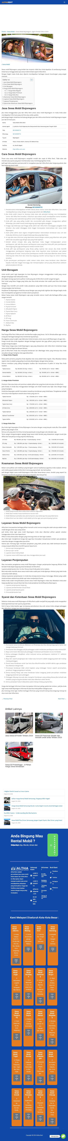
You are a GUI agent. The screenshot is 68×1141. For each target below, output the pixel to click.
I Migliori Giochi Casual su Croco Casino (16, 791)
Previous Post (7, 699)
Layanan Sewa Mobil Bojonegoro (14, 99)
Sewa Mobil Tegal (15, 1054)
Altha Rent (46, 212)
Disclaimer (44, 891)
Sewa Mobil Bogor (51, 972)
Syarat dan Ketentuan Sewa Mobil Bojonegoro (18, 103)
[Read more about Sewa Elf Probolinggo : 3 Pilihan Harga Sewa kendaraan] (19, 752)
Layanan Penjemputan (11, 101)
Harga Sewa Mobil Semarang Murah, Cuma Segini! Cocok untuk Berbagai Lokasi (37, 806)
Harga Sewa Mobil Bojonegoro (13, 88)
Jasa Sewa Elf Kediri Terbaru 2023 (19, 736)
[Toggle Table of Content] (31, 79)
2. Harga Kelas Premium (14, 93)
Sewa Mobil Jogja (15, 972)
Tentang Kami (44, 886)
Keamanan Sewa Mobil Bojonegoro (15, 97)
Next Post (62, 699)
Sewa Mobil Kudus (51, 1054)
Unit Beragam (8, 86)
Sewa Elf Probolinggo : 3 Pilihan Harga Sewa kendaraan (18, 766)
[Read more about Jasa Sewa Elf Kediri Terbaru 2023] (19, 723)
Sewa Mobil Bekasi (40, 1013)
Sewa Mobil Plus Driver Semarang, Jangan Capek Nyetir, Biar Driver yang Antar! (37, 820)
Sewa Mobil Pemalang (28, 1094)
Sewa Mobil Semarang (40, 973)
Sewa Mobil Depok (28, 1013)
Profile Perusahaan (44, 875)
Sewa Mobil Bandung (52, 929)
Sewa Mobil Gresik (16, 1093)
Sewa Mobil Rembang (40, 1094)
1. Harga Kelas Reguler (14, 91)
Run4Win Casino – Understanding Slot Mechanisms (20, 813)
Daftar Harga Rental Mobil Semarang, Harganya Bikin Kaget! (31, 799)
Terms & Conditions (44, 897)
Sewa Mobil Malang (27, 929)
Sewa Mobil (6, 64)
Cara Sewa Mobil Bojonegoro (13, 84)
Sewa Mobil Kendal (28, 1054)
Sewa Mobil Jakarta (15, 929)
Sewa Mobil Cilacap (52, 1093)
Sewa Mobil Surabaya (28, 973)
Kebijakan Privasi (44, 881)
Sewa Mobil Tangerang (17, 1014)
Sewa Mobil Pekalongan (40, 1055)
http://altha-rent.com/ (19, 149)
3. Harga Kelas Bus (12, 95)
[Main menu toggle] (64, 2)
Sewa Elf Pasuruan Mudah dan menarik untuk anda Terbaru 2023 (48, 736)
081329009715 (17, 130)
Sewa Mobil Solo (39, 929)
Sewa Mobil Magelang (52, 1014)
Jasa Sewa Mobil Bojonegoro (12, 82)
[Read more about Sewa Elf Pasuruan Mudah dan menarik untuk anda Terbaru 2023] (49, 723)
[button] (63, 1136)
